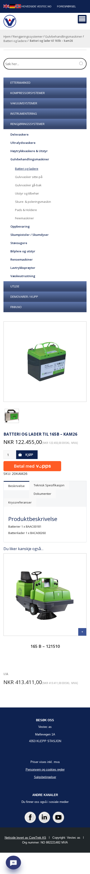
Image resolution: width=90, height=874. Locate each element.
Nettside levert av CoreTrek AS (25, 837)
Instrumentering (23, 113)
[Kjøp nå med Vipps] (32, 465)
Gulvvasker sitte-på (28, 177)
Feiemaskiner (24, 218)
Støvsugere (18, 243)
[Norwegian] (18, 6)
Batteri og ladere (15, 41)
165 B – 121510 (45, 646)
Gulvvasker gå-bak (28, 185)
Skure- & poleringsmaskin (33, 202)
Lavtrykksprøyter (22, 268)
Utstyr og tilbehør (27, 193)
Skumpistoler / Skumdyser (29, 235)
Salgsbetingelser (45, 777)
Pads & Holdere (26, 210)
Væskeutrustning (22, 276)
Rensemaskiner (21, 259)
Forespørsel (66, 6)
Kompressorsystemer (27, 93)
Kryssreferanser (20, 502)
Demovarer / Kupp (24, 297)
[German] (12, 6)
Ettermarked (20, 83)
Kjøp (29, 454)
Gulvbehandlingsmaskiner (63, 36)
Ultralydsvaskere (23, 143)
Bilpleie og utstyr (22, 251)
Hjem (7, 36)
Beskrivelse (16, 486)
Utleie (14, 286)
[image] (45, 361)
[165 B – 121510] (82, 632)
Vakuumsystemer (23, 103)
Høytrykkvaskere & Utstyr (29, 151)
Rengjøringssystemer (28, 36)
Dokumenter (42, 494)
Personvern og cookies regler (45, 769)
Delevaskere (19, 134)
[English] (6, 6)
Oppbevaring (20, 226)
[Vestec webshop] (9, 21)
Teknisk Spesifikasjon (49, 485)
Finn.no (16, 307)
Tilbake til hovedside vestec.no (28, 6)
